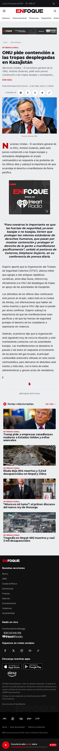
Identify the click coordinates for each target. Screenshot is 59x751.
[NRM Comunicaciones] (4, 718)
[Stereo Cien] (29, 718)
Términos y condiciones (36, 727)
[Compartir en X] (35, 93)
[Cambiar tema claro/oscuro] (54, 3)
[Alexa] (12, 674)
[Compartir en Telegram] (42, 93)
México (6, 18)
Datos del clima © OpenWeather (13, 704)
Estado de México (9, 583)
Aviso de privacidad (17, 727)
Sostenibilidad (8, 613)
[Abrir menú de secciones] (4, 11)
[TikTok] (38, 651)
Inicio (5, 42)
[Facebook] (5, 651)
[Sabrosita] (37, 718)
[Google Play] (33, 666)
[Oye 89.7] (21, 718)
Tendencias (7, 608)
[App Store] (12, 666)
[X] (13, 651)
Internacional (19, 18)
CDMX (4, 578)
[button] (29, 115)
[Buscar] (55, 11)
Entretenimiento (9, 603)
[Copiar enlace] (49, 93)
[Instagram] (22, 651)
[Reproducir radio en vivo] (5, 745)
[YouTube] (30, 651)
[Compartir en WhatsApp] (21, 93)
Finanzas (34, 18)
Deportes (46, 18)
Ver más (7, 80)
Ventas (4, 727)
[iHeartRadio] (12, 635)
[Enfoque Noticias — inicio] (29, 11)
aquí (23, 628)
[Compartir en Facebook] (28, 93)
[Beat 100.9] (12, 718)
